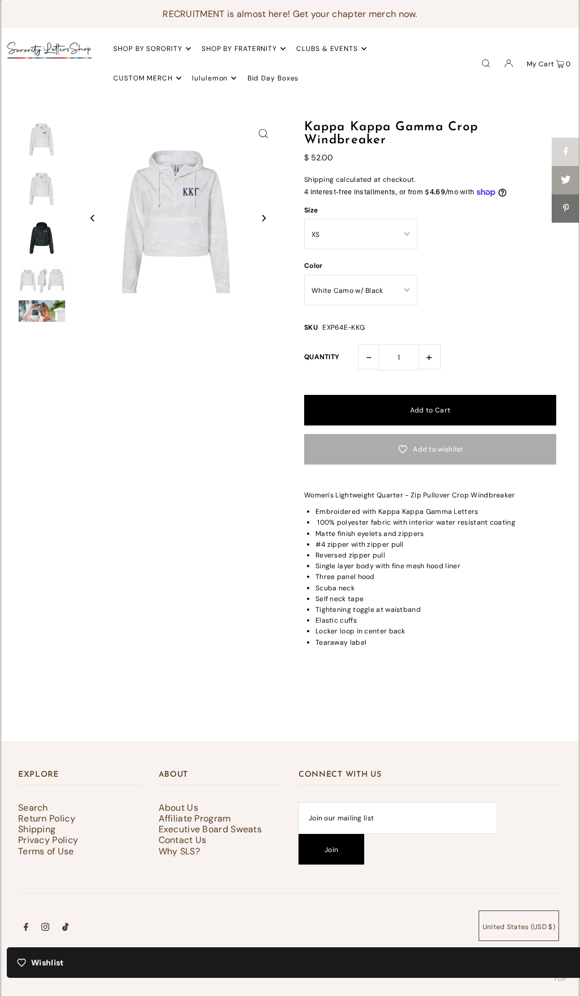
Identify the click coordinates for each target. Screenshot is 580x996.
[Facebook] (26, 928)
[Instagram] (45, 928)
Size (311, 210)
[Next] (263, 218)
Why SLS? (179, 851)
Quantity (321, 356)
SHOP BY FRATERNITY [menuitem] (239, 48)
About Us (178, 808)
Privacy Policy (48, 840)
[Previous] (92, 218)
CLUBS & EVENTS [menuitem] (327, 48)
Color (313, 265)
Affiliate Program (195, 818)
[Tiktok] (65, 928)
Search (33, 808)
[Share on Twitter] (566, 180)
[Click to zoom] (263, 133)
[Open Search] (486, 63)
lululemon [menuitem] (210, 78)
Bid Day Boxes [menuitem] (273, 78)
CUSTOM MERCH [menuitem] (143, 78)
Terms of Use (46, 851)
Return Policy (46, 818)
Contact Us (183, 840)
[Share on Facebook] (566, 152)
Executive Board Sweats (210, 829)
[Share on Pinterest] (566, 208)
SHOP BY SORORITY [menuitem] (147, 48)
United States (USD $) (519, 926)
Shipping (319, 179)
